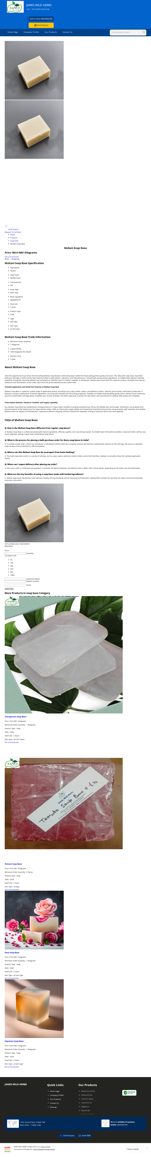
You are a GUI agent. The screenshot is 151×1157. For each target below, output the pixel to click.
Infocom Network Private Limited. (44, 1149)
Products (13, 238)
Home (12, 235)
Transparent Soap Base (15, 716)
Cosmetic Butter (87, 1099)
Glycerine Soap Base (14, 1041)
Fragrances (85, 1106)
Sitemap (53, 1107)
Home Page (13, 32)
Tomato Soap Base (13, 864)
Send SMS (86, 1135)
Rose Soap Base (12, 952)
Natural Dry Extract (88, 1091)
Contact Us (67, 32)
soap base (14, 241)
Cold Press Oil (86, 1103)
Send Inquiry (42, 25)
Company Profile (31, 32)
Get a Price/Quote (12, 257)
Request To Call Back (13, 232)
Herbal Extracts (86, 1095)
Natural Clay (85, 1110)
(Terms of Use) (45, 1147)
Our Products (51, 32)
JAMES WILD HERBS (39, 6)
